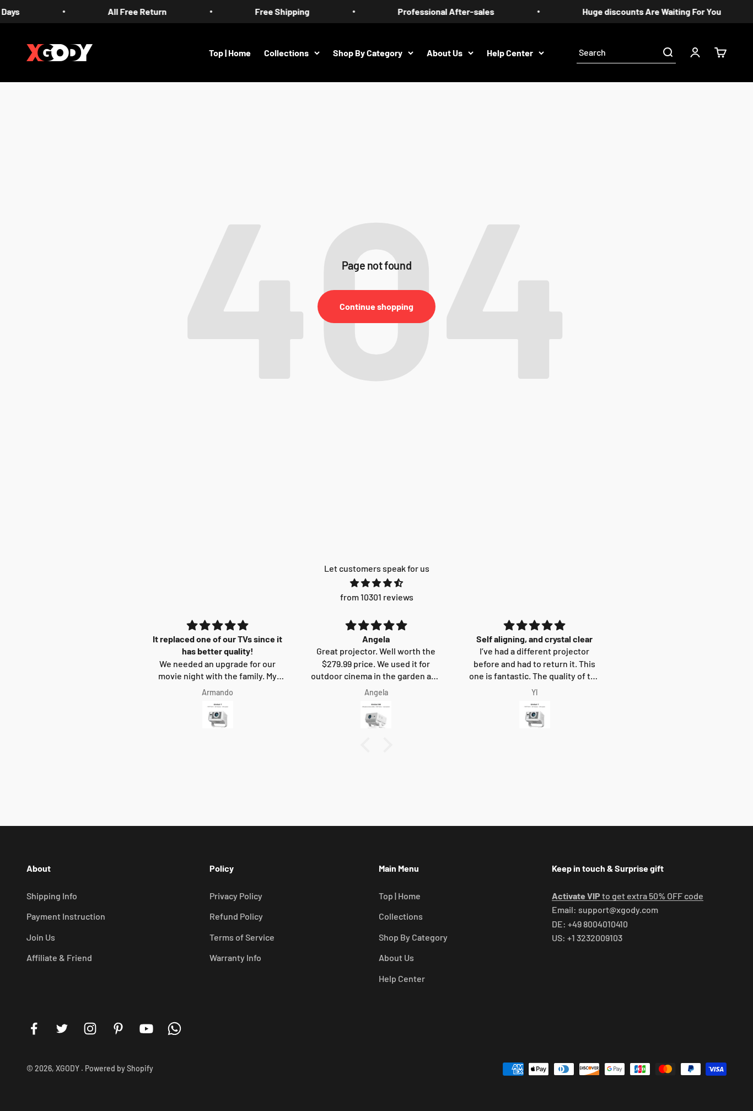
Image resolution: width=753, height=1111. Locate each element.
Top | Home (230, 52)
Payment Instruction (65, 916)
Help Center (510, 52)
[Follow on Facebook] (33, 1028)
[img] (376, 583)
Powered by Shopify (119, 1068)
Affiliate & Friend (59, 957)
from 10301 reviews (376, 597)
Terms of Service (242, 937)
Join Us (40, 937)
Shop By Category (367, 52)
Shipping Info (51, 895)
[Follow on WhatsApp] (174, 1028)
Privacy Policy (235, 895)
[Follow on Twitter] (62, 1028)
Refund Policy (236, 916)
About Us (444, 52)
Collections (286, 52)
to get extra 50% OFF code (627, 895)
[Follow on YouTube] (146, 1028)
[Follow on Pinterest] (118, 1028)
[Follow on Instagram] (90, 1028)
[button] (368, 745)
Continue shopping (376, 306)
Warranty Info (235, 957)
